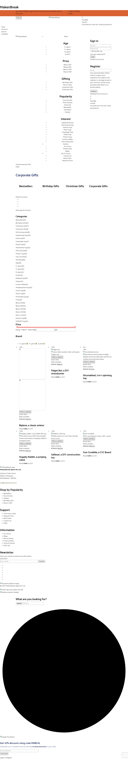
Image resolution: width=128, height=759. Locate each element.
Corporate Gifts (98, 186)
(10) (26, 254)
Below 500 (19, 303)
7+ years (19, 269)
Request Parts (67, 160)
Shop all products (105, 24)
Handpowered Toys (23, 287)
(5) (24, 293)
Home (18, 164)
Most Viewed (20, 251)
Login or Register (6, 758)
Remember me (97, 51)
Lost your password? (97, 54)
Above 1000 (20, 312)
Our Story (67, 146)
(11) (22, 281)
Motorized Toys (21, 297)
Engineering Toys (22, 235)
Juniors (18, 275)
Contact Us (67, 156)
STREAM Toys (21, 321)
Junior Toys (20, 290)
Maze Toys (20, 244)
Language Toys (21, 241)
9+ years (19, 272)
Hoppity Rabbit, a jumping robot (32, 458)
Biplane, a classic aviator (31, 425)
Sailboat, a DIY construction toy (65, 456)
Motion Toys (20, 254)
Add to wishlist (25, 412)
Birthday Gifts (50, 186)
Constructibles (21, 284)
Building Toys (20, 278)
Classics (18, 281)
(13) (23, 238)
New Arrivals (20, 257)
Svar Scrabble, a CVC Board (97, 452)
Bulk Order (67, 158)
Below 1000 (20, 309)
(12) (25, 220)
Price (17, 300)
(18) (28, 232)
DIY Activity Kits (21, 232)
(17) (27, 226)
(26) (20, 263)
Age (17, 263)
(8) (26, 318)
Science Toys (20, 318)
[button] (97, 18)
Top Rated (19, 260)
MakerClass (67, 149)
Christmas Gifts (75, 186)
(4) (22, 275)
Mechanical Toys (22, 247)
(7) (26, 257)
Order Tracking (74, 11)
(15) (24, 260)
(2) (28, 241)
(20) (27, 223)
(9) (26, 251)
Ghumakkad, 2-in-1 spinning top (97, 376)
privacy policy (95, 87)
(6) (27, 229)
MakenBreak (9, 7)
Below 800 (20, 306)
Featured (19, 238)
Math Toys (20, 293)
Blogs (67, 151)
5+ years (19, 266)
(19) (26, 278)
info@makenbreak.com (8, 483)
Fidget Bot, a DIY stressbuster (60, 372)
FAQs (71, 13)
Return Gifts (20, 315)
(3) (24, 244)
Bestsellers (25, 186)
